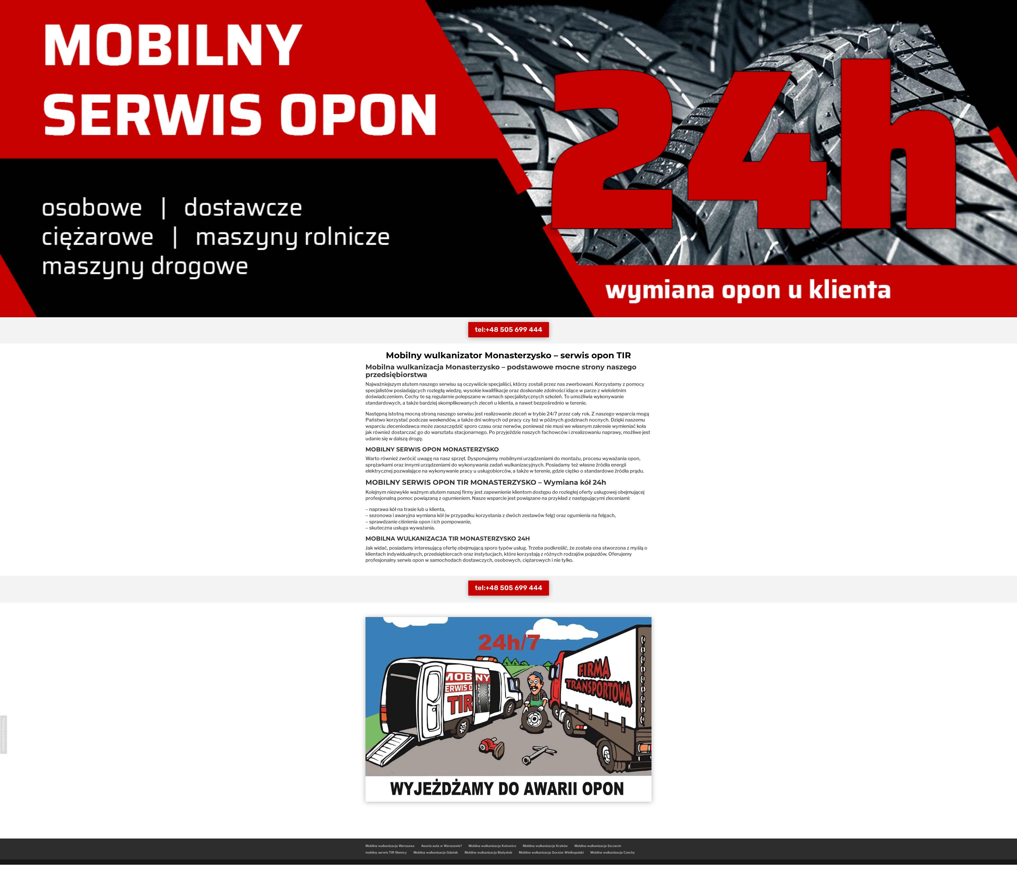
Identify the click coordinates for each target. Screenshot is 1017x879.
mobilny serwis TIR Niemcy (386, 852)
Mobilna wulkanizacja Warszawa (389, 846)
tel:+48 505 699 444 (508, 329)
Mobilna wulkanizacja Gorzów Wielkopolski (551, 852)
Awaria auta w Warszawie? (441, 846)
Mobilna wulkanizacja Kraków (545, 846)
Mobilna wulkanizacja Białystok (488, 852)
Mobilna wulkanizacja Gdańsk (435, 852)
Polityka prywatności (4, 734)
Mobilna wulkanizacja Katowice (492, 846)
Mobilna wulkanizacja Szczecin (597, 846)
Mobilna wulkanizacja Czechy (612, 852)
